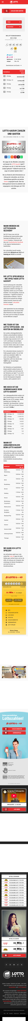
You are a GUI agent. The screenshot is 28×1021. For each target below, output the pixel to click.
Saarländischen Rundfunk (16, 242)
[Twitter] (21, 964)
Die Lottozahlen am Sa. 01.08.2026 (16, 902)
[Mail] (13, 964)
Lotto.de (11, 556)
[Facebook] (6, 964)
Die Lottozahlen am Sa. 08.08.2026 (16, 897)
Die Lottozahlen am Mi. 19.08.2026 (16, 882)
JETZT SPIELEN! (18, 600)
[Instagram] (10, 964)
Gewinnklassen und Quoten (13, 65)
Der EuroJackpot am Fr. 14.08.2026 (16, 890)
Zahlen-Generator (21, 990)
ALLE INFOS (9, 600)
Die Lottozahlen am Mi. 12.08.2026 (16, 892)
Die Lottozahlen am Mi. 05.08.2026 (16, 900)
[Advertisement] (14, 113)
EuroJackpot (12, 987)
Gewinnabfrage (7, 1001)
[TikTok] (17, 964)
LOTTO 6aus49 (16, 164)
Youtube (6, 240)
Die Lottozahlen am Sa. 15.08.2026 (16, 887)
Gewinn (6, 181)
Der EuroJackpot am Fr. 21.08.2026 (16, 880)
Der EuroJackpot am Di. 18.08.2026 (16, 885)
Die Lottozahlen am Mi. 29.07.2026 (16, 905)
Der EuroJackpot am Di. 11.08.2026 (16, 895)
